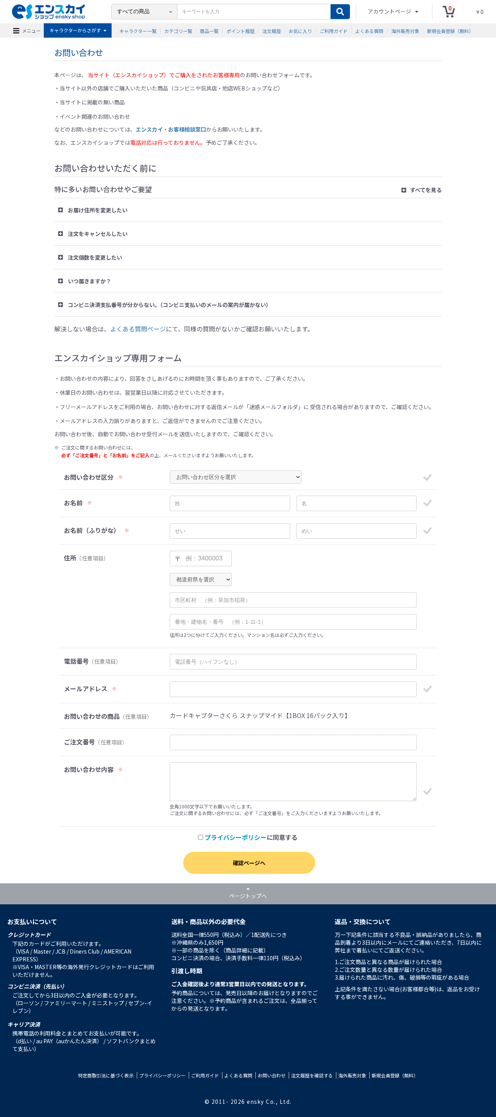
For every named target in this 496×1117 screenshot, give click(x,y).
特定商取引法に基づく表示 (106, 1075)
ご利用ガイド (334, 30)
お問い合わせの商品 (92, 716)
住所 (70, 557)
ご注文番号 (79, 741)
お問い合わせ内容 (89, 769)
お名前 (73, 502)
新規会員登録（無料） (450, 30)
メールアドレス (85, 688)
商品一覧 (209, 30)
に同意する (251, 837)
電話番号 (76, 661)
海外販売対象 (405, 30)
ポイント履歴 (241, 30)
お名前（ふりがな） (92, 530)
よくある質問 (369, 30)
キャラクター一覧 (138, 30)
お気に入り (300, 30)
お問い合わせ (272, 1075)
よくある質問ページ (138, 328)
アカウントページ (390, 11)
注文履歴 (271, 30)
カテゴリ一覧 (178, 30)
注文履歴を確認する (312, 1075)
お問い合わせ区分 (89, 477)
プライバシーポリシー (236, 837)
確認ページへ (249, 863)
